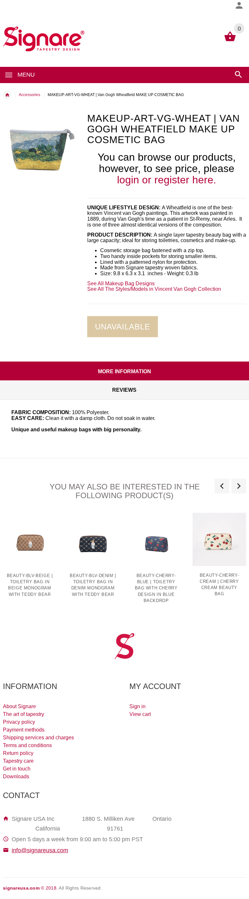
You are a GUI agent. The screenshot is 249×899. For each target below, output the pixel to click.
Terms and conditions (27, 745)
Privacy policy (19, 722)
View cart (140, 714)
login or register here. (166, 180)
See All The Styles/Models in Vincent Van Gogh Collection (154, 289)
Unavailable (122, 326)
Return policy (18, 753)
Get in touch (16, 768)
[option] (92, 557)
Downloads (16, 776)
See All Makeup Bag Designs (121, 283)
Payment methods (23, 730)
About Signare (19, 706)
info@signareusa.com (40, 850)
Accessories (29, 94)
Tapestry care (18, 761)
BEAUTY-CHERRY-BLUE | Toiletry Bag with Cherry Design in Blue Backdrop (156, 588)
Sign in (137, 706)
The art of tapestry (23, 714)
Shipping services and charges (38, 737)
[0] (230, 40)
